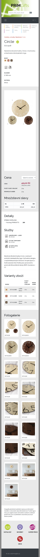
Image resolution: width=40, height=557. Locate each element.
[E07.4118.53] (28, 326)
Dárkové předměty (25, 26)
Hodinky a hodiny (34, 26)
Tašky (15, 30)
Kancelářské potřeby (17, 26)
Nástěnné (19, 37)
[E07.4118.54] (28, 347)
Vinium (8, 30)
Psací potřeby (8, 26)
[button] (8, 528)
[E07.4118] (20, 130)
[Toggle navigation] (5, 20)
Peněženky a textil (26, 31)
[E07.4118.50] (11, 347)
